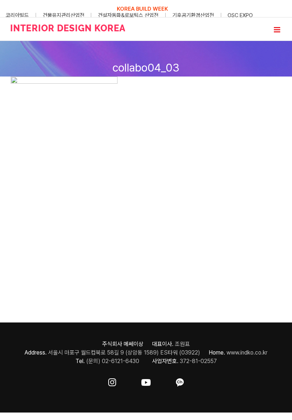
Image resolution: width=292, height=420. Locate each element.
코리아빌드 (17, 15)
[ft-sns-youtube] (146, 381)
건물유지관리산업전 (63, 15)
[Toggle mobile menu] (277, 29)
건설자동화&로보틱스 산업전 (128, 15)
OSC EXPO (240, 15)
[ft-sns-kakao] (179, 381)
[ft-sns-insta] (112, 381)
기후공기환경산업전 (193, 15)
